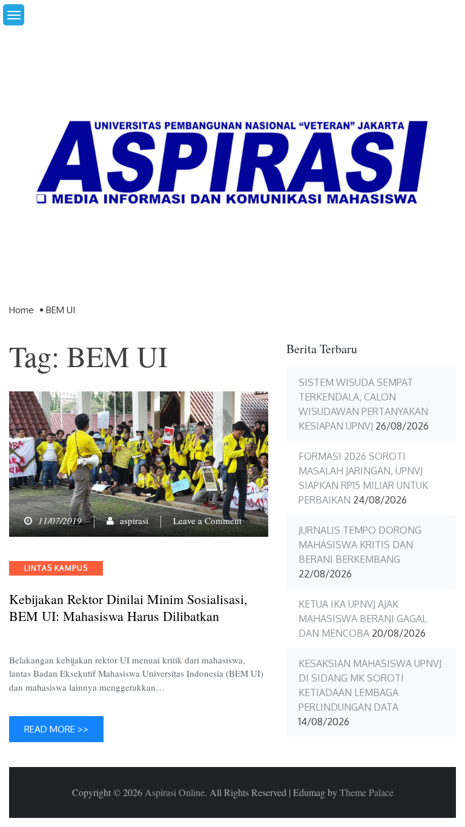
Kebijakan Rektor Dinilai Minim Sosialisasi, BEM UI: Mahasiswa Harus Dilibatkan (128, 608)
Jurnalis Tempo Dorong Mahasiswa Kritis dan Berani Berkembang (359, 544)
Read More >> (56, 729)
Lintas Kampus (56, 568)
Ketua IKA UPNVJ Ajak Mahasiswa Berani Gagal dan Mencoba (362, 618)
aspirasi (134, 520)
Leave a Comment (207, 520)
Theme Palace (367, 792)
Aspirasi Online (175, 792)
